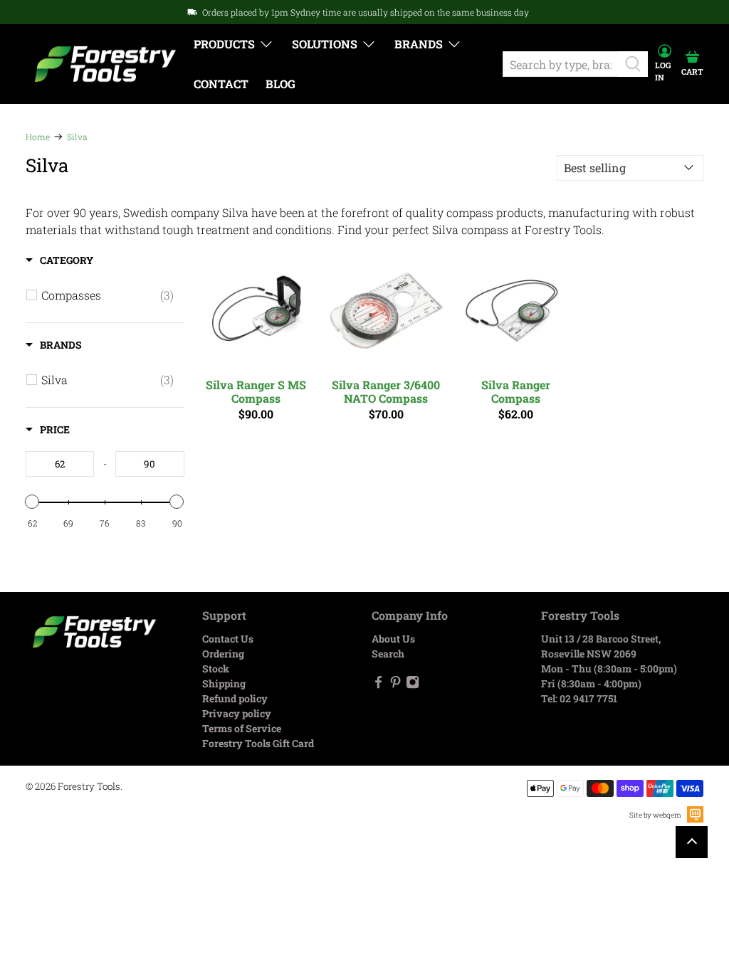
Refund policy (235, 698)
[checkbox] (107, 295)
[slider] (33, 502)
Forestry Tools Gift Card (258, 743)
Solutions (324, 43)
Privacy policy (236, 713)
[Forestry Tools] (105, 64)
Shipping (224, 683)
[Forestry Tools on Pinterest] (395, 685)
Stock (215, 668)
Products (224, 43)
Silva (77, 136)
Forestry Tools (89, 786)
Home (38, 136)
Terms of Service (241, 728)
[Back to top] (692, 842)
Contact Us (227, 638)
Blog (280, 83)
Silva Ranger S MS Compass (256, 391)
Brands (418, 43)
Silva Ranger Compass (515, 391)
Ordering (223, 653)
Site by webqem (655, 815)
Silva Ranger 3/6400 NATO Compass (386, 391)
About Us (393, 638)
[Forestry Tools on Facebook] (378, 685)
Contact (221, 83)
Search (388, 653)
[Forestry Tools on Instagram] (412, 685)
